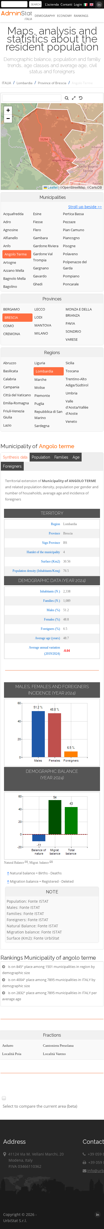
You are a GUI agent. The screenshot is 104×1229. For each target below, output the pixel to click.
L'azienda (52, 4)
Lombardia (25, 83)
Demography (45, 16)
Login (78, 4)
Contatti (66, 4)
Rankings (81, 16)
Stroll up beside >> (85, 206)
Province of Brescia (52, 83)
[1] (26, 861)
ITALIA (6, 83)
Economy (64, 16)
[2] (51, 861)
